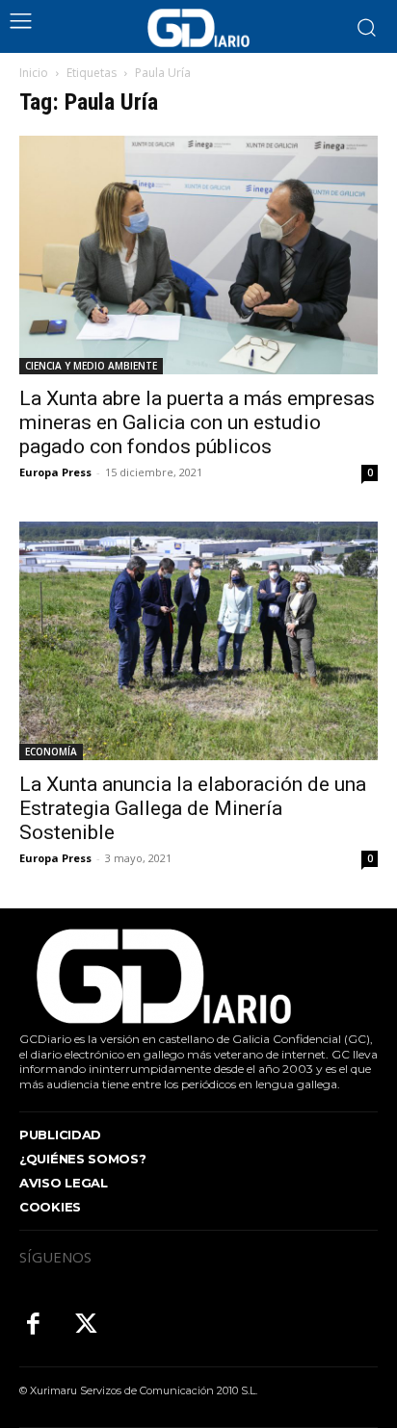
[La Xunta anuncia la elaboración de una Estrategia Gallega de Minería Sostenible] (198, 641)
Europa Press (55, 472)
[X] (86, 1325)
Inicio (33, 72)
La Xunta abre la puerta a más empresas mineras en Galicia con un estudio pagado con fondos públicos (197, 422)
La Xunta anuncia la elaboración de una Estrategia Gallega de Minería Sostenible (192, 808)
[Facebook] (33, 1325)
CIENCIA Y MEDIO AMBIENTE (91, 365)
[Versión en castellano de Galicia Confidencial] (198, 28)
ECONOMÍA (51, 751)
